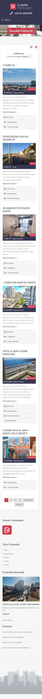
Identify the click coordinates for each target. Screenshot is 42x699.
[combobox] (19, 57)
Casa (6, 550)
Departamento (9, 554)
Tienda (6, 565)
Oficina (6, 557)
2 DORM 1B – (10, 65)
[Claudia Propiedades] (21, 6)
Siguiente (27, 500)
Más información (9, 112)
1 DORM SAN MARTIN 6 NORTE (19, 282)
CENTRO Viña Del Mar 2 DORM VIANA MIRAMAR (21, 604)
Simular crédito (7, 620)
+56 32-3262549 (23, 13)
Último (18, 504)
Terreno (6, 561)
